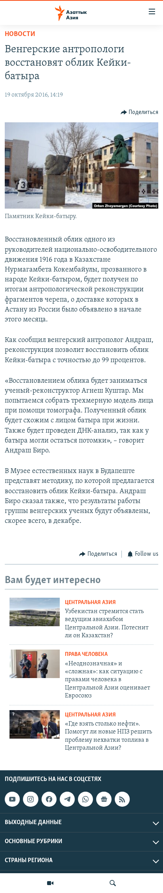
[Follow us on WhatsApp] (85, 799)
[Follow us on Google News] (103, 799)
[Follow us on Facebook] (49, 799)
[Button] (140, 112)
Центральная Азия (90, 603)
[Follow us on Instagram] (30, 799)
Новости (20, 34)
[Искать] (113, 883)
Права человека (86, 654)
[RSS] (122, 799)
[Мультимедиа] (50, 883)
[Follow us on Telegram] (67, 799)
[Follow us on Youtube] (12, 799)
